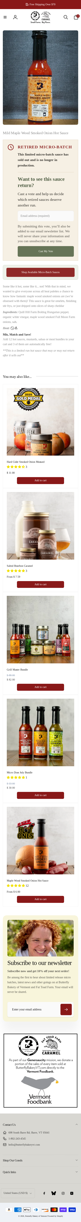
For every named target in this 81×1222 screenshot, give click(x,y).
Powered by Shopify (55, 1216)
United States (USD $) (16, 1193)
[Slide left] (7, 78)
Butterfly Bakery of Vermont (36, 1216)
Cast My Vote (46, 251)
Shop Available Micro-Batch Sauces (40, 272)
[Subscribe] (66, 1009)
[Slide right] (74, 78)
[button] (5, 17)
